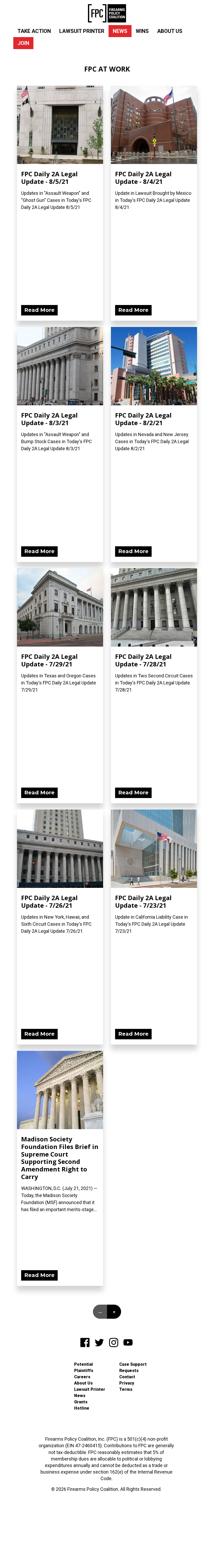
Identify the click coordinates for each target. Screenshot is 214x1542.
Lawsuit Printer (81, 31)
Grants (80, 1401)
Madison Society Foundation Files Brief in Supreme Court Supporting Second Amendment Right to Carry (59, 1158)
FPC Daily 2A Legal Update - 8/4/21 (143, 177)
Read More (39, 310)
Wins (142, 31)
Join (23, 43)
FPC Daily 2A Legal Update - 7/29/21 (49, 660)
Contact (127, 1376)
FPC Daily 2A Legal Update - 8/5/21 (49, 177)
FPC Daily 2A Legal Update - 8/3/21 (49, 419)
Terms (125, 1389)
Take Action (34, 31)
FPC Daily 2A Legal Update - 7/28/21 (143, 660)
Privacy (126, 1383)
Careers (82, 1376)
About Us (169, 31)
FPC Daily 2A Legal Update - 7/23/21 (143, 901)
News (120, 31)
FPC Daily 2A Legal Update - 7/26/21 (49, 901)
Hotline (81, 1408)
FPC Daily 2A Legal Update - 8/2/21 (143, 419)
